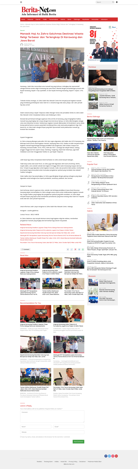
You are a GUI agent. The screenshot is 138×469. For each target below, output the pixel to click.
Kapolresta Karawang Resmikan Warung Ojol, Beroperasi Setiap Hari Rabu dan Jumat (47, 233)
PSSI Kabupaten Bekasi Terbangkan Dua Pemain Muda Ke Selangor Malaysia (110, 154)
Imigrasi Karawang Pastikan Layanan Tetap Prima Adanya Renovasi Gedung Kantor (46, 227)
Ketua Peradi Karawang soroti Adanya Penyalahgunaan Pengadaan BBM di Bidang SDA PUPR (102, 90)
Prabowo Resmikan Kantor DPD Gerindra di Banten (104, 197)
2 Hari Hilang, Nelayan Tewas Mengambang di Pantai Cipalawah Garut (104, 183)
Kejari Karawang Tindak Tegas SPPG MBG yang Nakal (102, 255)
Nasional (30, 19)
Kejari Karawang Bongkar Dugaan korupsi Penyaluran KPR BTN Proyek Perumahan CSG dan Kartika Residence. (101, 242)
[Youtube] (116, 456)
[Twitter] (109, 456)
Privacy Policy (73, 461)
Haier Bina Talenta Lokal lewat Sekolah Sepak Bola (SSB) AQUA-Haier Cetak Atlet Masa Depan (93, 154)
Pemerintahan (53, 19)
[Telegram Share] (79, 249)
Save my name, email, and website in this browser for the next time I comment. (46, 437)
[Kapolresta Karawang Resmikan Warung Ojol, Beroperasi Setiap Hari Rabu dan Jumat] (74, 263)
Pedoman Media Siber (95, 461)
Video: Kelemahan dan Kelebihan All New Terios (104, 203)
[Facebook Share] (67, 249)
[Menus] (21, 2)
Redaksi (39, 461)
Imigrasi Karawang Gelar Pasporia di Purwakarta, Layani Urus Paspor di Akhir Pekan (46, 230)
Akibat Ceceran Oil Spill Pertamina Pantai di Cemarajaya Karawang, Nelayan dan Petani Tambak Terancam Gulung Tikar (107, 105)
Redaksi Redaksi (28, 44)
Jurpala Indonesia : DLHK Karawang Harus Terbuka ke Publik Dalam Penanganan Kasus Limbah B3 (107, 96)
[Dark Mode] (117, 2)
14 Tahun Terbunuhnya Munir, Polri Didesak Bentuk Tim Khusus (101, 190)
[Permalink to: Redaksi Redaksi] (21, 44)
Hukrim (63, 19)
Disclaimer (82, 461)
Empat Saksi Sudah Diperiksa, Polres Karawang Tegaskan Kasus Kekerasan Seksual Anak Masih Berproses (102, 235)
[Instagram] (112, 456)
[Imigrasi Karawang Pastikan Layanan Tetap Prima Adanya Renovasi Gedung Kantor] (30, 263)
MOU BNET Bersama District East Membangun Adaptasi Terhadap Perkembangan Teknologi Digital (107, 299)
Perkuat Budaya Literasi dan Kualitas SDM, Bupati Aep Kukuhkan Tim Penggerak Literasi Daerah (103, 170)
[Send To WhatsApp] (82, 249)
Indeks (57, 461)
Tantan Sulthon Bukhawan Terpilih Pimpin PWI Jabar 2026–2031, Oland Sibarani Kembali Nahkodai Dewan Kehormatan (51, 239)
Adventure (104, 19)
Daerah (38, 19)
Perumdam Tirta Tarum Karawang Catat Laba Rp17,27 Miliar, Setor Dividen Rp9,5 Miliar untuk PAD (50, 242)
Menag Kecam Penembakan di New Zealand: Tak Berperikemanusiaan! (102, 176)
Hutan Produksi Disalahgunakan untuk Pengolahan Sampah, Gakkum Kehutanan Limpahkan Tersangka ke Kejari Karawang (100, 262)
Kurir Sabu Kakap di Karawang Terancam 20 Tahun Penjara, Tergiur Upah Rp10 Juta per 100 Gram (102, 248)
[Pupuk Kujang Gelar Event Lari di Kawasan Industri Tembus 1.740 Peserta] (102, 128)
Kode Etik (64, 461)
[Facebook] (105, 456)
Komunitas (95, 19)
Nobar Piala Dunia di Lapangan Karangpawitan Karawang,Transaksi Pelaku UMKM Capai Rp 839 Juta (107, 282)
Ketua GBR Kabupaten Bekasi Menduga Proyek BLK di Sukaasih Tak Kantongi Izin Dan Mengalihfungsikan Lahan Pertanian (102, 269)
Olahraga (77, 19)
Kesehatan (85, 19)
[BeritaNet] (38, 11)
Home (23, 19)
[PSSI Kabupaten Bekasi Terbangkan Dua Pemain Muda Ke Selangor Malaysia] (111, 147)
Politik (45, 19)
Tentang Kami (48, 461)
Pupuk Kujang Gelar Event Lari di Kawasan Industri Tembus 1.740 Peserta (100, 139)
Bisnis (69, 19)
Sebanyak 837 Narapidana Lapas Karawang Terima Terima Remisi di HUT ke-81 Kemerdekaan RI (50, 235)
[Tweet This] (71, 249)
